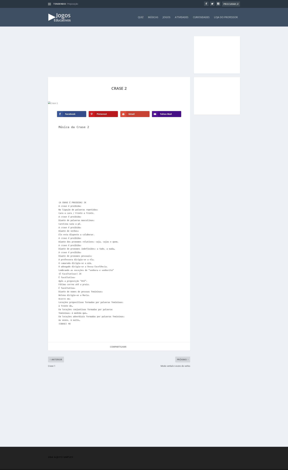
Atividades (181, 17)
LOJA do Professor (226, 17)
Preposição (72, 3)
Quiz (141, 17)
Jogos (166, 17)
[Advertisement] (119, 55)
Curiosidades (201, 17)
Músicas (153, 17)
